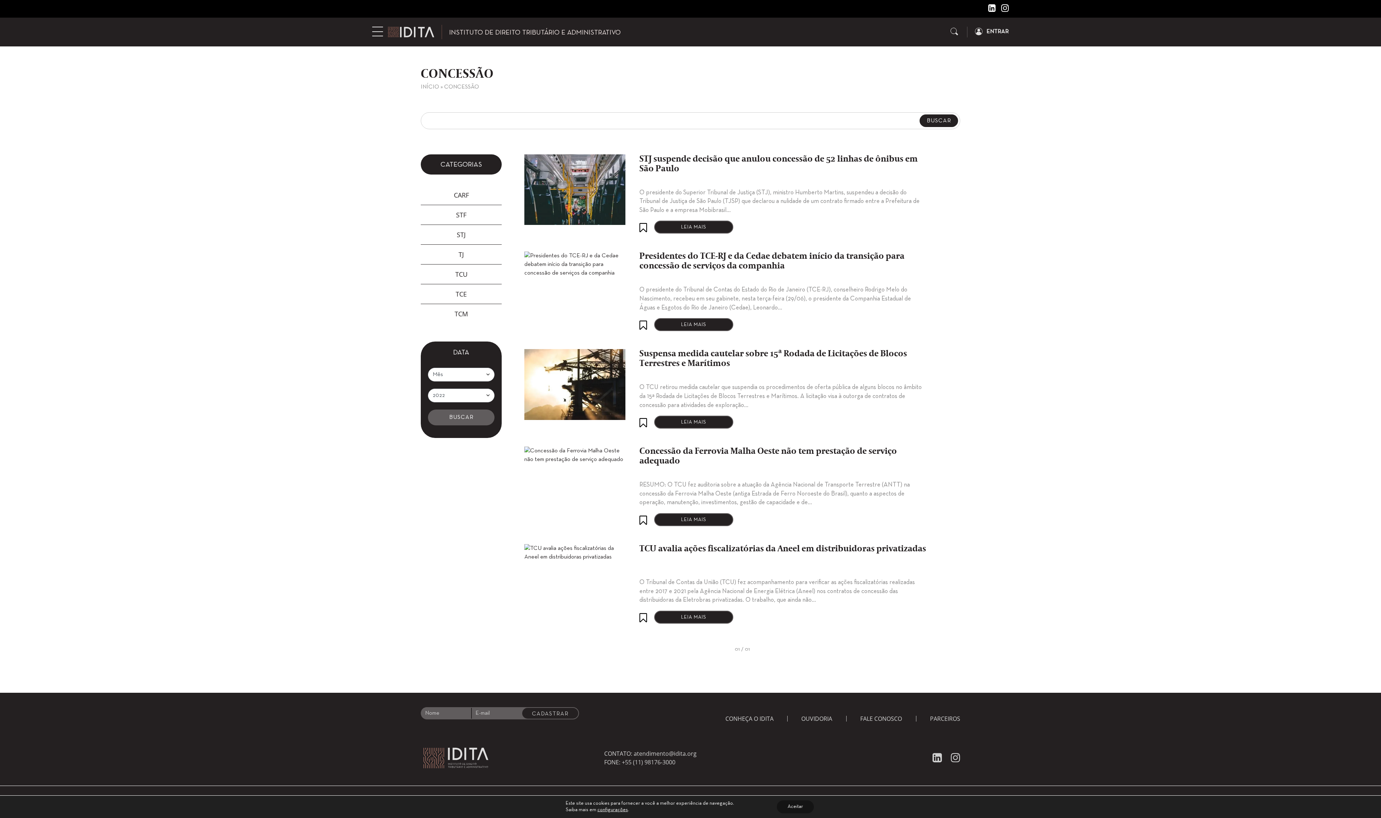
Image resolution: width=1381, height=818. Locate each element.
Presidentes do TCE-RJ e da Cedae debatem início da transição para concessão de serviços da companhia (771, 261)
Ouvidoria (816, 719)
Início (430, 87)
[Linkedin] (989, 9)
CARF (461, 195)
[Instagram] (1002, 9)
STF (461, 215)
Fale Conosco (881, 719)
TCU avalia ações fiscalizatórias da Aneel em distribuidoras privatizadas (782, 549)
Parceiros (945, 719)
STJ (461, 234)
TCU (461, 274)
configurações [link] (612, 810)
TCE (461, 294)
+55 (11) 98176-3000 (648, 762)
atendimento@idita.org (665, 754)
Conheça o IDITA (749, 719)
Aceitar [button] (795, 806)
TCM (461, 313)
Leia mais (693, 227)
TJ (461, 254)
